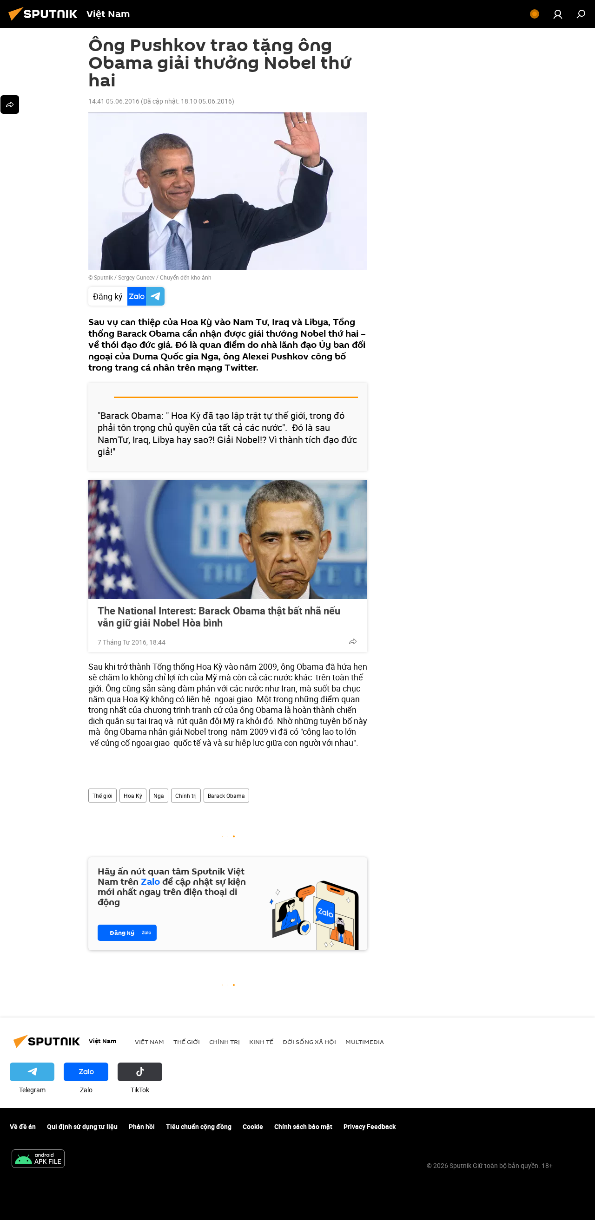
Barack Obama (226, 795)
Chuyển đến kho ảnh (186, 277)
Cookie (253, 1126)
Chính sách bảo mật (303, 1126)
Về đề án (23, 1126)
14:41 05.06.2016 (113, 101)
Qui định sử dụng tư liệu (82, 1126)
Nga (158, 795)
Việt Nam (149, 1041)
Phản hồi (142, 1126)
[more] (353, 641)
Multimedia (364, 1041)
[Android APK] (38, 1159)
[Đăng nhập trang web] (558, 14)
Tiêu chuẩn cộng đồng (198, 1126)
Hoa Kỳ (133, 795)
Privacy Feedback (370, 1126)
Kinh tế (261, 1041)
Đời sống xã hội (309, 1041)
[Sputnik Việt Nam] (45, 21)
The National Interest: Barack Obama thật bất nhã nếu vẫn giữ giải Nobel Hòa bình (219, 617)
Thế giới (102, 795)
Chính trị (186, 795)
